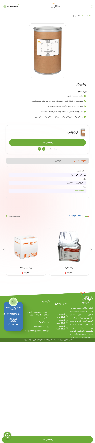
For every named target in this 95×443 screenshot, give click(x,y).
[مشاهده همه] (7, 216)
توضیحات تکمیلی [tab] (80, 161)
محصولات (83, 16)
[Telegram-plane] (39, 149)
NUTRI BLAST (80, 191)
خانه (89, 16)
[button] (3, 249)
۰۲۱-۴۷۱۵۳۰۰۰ (11, 314)
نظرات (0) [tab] (58, 161)
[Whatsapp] (43, 149)
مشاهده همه (14, 216)
